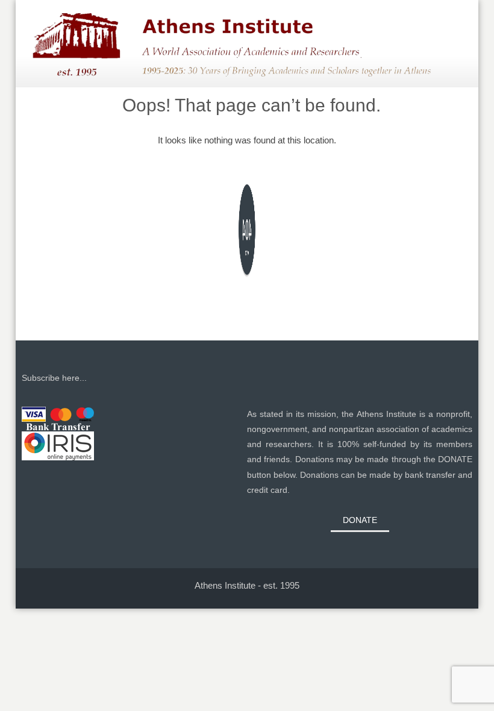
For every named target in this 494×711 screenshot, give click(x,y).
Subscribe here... (54, 378)
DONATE (360, 520)
